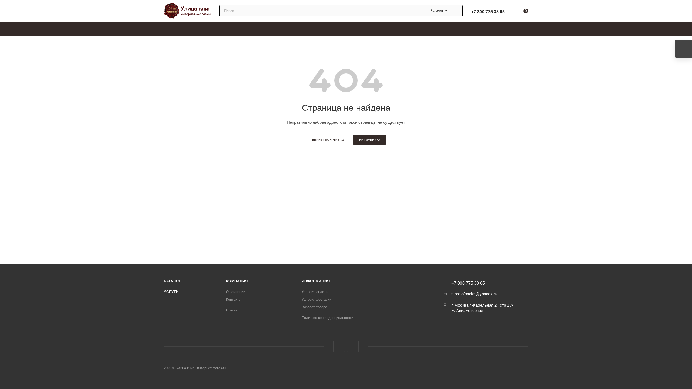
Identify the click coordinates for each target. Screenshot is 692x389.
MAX (339, 346)
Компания (237, 281)
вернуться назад (328, 139)
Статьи (231, 310)
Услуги (171, 292)
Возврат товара (314, 307)
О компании (235, 292)
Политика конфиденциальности (327, 318)
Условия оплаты (315, 292)
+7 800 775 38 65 (488, 11)
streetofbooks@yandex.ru (474, 293)
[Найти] (456, 10)
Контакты (233, 299)
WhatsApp (353, 346)
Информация (316, 281)
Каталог (172, 281)
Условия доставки (316, 299)
